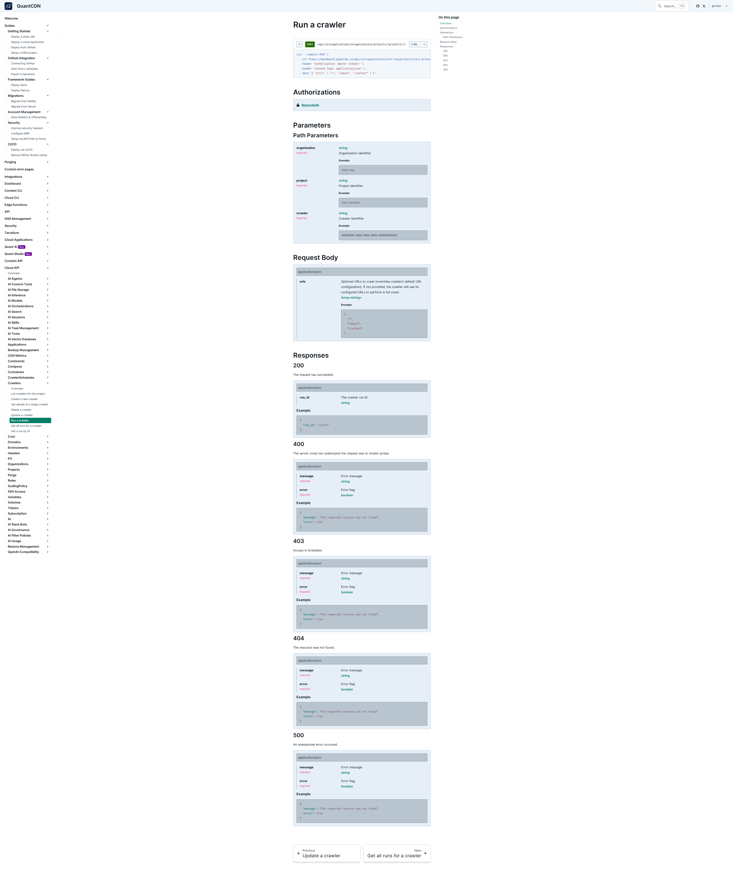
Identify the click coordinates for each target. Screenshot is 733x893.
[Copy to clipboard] (426, 54)
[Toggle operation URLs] (299, 44)
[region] (361, 64)
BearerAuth (310, 105)
